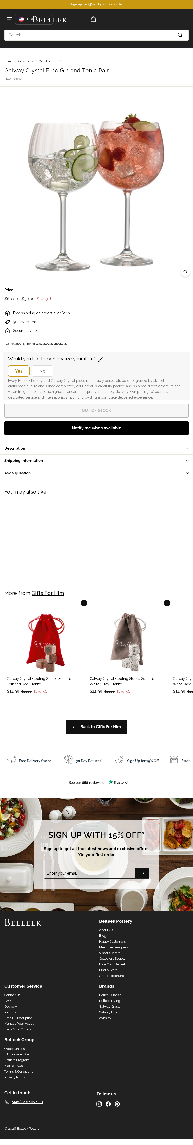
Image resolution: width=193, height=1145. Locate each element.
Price (8, 290)
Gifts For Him (48, 61)
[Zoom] (185, 272)
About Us (106, 930)
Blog (102, 936)
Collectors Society (112, 958)
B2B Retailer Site (16, 1054)
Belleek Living (109, 1001)
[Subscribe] (142, 873)
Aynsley (105, 1018)
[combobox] (96, 35)
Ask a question (17, 473)
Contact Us (12, 995)
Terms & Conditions (18, 1071)
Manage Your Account (20, 1023)
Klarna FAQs (13, 1066)
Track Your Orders (17, 1029)
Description (14, 448)
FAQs (8, 1001)
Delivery (10, 1006)
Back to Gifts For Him (100, 726)
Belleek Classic (110, 995)
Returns (10, 1012)
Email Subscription (18, 1018)
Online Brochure (111, 976)
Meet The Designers (113, 947)
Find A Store (108, 970)
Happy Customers (112, 941)
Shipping (29, 343)
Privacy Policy (14, 1077)
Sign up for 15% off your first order (96, 4)
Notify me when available (96, 428)
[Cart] (93, 19)
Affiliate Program (16, 1060)
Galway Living (109, 1012)
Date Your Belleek (112, 964)
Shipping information (23, 460)
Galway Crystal (110, 1006)
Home (8, 61)
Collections (25, 61)
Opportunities (14, 1049)
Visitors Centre (109, 953)
